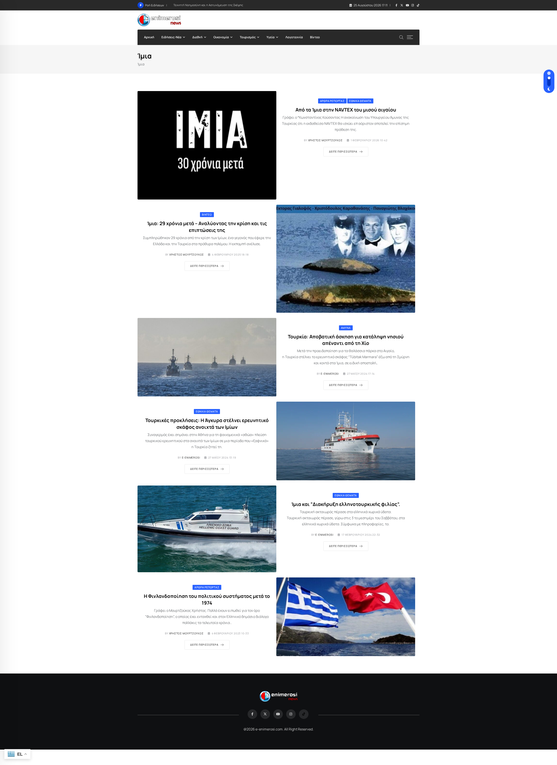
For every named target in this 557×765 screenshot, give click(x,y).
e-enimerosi (330, 374)
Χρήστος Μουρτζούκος (325, 140)
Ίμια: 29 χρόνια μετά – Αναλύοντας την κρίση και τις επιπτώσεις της (207, 226)
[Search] (401, 37)
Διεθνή (197, 37)
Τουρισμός (248, 37)
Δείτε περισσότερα (343, 151)
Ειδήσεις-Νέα (171, 37)
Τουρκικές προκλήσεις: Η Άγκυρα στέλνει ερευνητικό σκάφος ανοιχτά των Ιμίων (207, 423)
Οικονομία (221, 37)
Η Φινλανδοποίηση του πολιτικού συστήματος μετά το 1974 (207, 599)
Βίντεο (315, 37)
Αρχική (149, 37)
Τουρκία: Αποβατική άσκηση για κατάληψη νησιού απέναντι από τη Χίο (346, 340)
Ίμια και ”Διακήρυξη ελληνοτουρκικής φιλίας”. (345, 504)
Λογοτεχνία (294, 37)
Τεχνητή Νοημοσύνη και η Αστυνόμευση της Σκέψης (208, 5)
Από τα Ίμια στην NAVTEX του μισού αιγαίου (345, 109)
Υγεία (271, 37)
